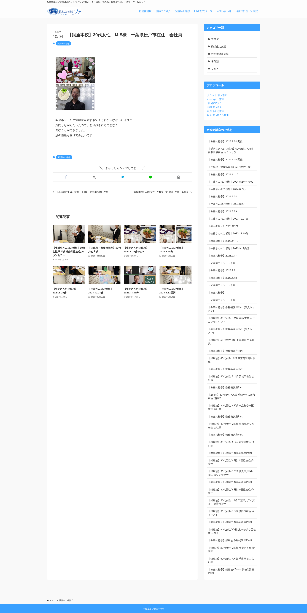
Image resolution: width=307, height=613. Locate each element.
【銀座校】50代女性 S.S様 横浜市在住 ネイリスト (231, 512)
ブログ (215, 39)
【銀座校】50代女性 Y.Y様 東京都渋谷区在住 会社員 (232, 531)
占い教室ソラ (214, 103)
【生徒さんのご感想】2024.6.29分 (227, 204)
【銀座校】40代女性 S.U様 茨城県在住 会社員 (231, 378)
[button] (66, 177)
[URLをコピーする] (178, 177)
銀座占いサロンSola (218, 115)
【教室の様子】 (216, 292)
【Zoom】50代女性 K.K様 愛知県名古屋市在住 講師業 (231, 396)
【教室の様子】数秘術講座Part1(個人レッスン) (231, 308)
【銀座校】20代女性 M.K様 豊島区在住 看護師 (231, 549)
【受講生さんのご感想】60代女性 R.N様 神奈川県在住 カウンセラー (230, 150)
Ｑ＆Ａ (215, 68)
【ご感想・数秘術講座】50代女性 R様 (229, 167)
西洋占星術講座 (215, 111)
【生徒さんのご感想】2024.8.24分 (227, 189)
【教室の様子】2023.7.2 (221, 270)
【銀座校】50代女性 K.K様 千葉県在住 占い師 (231, 560)
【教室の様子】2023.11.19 (223, 240)
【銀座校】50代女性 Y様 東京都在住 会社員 (231, 341)
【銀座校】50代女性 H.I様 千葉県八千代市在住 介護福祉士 (231, 502)
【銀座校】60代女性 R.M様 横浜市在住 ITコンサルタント (231, 319)
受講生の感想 (63, 43)
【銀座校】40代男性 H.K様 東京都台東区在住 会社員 (231, 407)
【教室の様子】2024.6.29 (222, 211)
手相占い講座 (214, 107)
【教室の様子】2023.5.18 (222, 277)
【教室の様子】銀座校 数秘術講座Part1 (230, 453)
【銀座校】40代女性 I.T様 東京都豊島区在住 (231, 359)
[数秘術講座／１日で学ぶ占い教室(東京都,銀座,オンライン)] (64, 11)
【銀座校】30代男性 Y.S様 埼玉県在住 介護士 (231, 462)
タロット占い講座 (217, 95)
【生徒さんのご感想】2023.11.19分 (228, 233)
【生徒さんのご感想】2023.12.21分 (228, 218)
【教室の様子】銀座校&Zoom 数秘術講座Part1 (231, 571)
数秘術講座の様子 (221, 53)
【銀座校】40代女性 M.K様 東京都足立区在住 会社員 (231, 425)
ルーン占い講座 (215, 99)
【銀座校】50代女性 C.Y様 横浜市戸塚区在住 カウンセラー (231, 472)
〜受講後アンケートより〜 (223, 263)
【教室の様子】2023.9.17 (222, 255)
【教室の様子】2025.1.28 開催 (225, 159)
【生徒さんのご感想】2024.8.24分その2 (230, 181)
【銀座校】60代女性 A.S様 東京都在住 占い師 (231, 443)
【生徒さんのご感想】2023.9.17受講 (228, 248)
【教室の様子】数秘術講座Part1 (226, 350)
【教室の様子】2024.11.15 (223, 174)
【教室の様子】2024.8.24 (222, 196)
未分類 (215, 61)
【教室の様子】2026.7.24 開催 (225, 141)
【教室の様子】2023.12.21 (223, 226)
